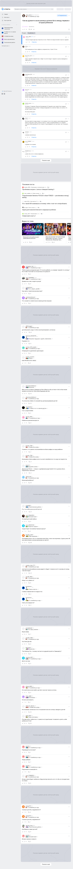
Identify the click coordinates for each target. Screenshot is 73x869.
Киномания (32, 697)
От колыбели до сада (33, 16)
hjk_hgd (25, 207)
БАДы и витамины (33, 717)
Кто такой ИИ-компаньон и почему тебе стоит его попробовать (44, 203)
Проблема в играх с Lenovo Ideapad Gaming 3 (38, 189)
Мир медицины (33, 536)
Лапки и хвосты (33, 589)
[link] (33, 233)
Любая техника (36, 193)
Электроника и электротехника (37, 187)
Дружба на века (33, 466)
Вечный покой (32, 516)
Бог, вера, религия (33, 629)
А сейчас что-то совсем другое (37, 408)
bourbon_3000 (27, 187)
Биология (31, 387)
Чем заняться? (33, 201)
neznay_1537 (27, 213)
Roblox (31, 358)
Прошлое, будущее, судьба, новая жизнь (40, 338)
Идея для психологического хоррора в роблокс (39, 210)
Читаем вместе (34, 213)
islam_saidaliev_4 (28, 193)
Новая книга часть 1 (29, 216)
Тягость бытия (32, 207)
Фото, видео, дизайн (34, 289)
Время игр (32, 649)
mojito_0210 (26, 201)
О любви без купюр (33, 447)
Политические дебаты (35, 507)
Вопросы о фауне (33, 526)
